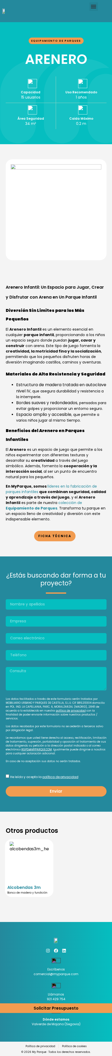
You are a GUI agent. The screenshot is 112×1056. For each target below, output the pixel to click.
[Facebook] (56, 951)
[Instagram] (48, 951)
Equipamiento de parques (56, 41)
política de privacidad (71, 711)
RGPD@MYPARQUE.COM (36, 749)
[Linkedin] (64, 951)
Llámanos (56, 994)
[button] (93, 6)
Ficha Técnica (54, 536)
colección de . (44, 505)
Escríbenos (56, 969)
